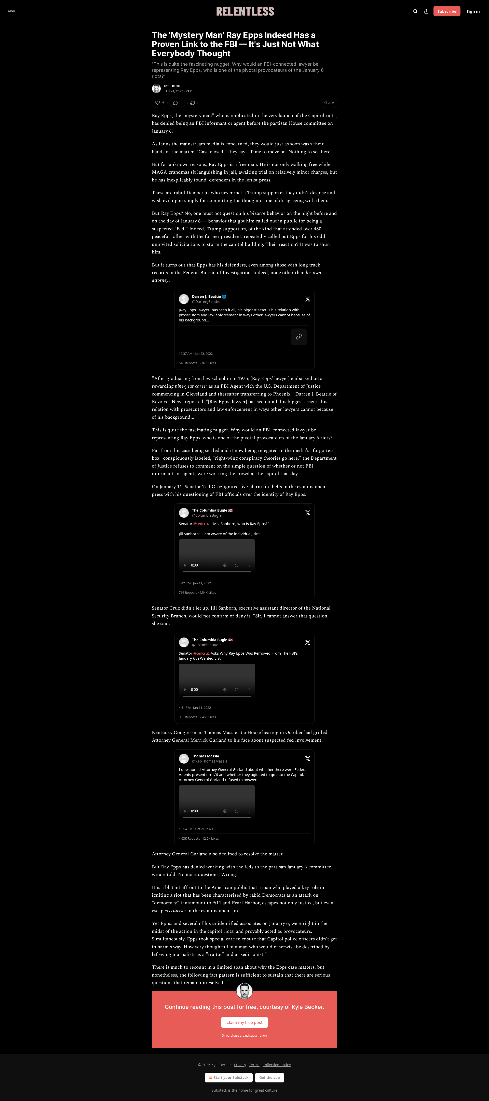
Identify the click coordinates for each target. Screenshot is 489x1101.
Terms (254, 1064)
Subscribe (447, 11)
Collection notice (277, 1064)
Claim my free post (244, 1022)
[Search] (415, 11)
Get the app (269, 1077)
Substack (219, 1090)
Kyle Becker (173, 86)
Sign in (473, 11)
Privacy (240, 1064)
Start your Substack (231, 1077)
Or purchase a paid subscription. (244, 1035)
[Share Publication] (426, 11)
